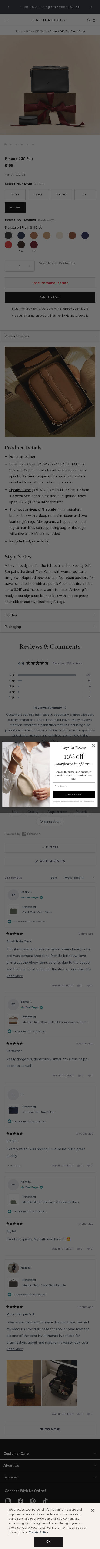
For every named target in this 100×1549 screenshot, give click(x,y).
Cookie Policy (38, 1532)
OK (48, 1541)
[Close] (92, 1510)
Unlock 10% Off (74, 794)
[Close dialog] (93, 746)
